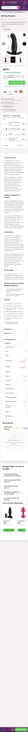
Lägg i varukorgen (18, 82)
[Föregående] (3, 44)
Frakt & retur (8, 333)
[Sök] (18, 7)
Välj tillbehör (20, 145)
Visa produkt (8, 532)
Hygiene (11, 133)
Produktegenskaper (10, 339)
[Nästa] (24, 44)
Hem (4, 12)
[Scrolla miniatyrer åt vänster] (2, 60)
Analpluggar (10, 12)
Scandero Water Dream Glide (14, 123)
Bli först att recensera (12, 19)
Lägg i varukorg (9, 530)
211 (25, 351)
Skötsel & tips (8, 329)
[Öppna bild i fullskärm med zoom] (24, 35)
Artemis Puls (6, 520)
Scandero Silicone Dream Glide (13, 138)
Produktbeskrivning (10, 158)
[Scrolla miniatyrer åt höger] (26, 60)
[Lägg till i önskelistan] (23, 86)
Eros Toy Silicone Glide (14, 128)
